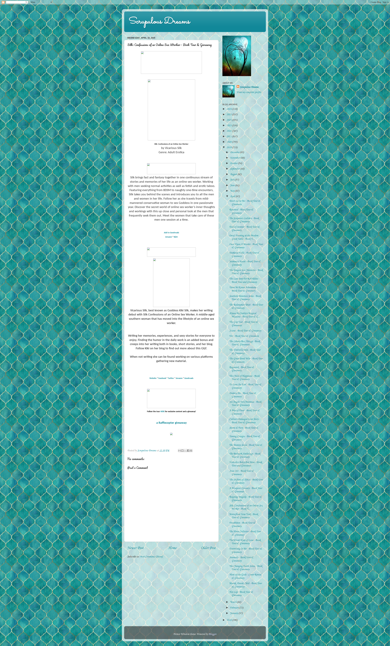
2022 (229, 131)
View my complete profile (249, 92)
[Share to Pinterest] (191, 450)
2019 (229, 147)
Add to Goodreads (171, 233)
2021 (229, 136)
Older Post (208, 548)
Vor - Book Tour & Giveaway (244, 336)
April (233, 196)
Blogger (212, 634)
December (235, 152)
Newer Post (135, 548)
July (232, 179)
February (234, 607)
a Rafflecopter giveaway (171, 422)
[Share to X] (185, 450)
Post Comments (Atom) (151, 556)
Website (152, 378)
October (234, 163)
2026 (229, 109)
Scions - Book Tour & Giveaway (245, 330)
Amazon (168, 237)
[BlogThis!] (182, 450)
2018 (229, 620)
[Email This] (179, 450)
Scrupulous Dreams (159, 21)
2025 (229, 114)
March (233, 602)
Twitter (171, 378)
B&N (176, 237)
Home (172, 548)
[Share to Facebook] (188, 450)
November (235, 157)
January (234, 613)
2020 (229, 142)
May (232, 191)
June (232, 185)
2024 (229, 120)
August (234, 174)
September (235, 168)
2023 (229, 125)
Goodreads (188, 378)
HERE (162, 412)
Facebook (162, 378)
